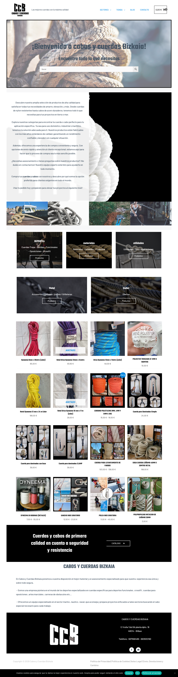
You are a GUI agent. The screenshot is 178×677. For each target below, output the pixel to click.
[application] (110, 10)
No (137, 673)
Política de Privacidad (100, 661)
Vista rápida (33, 353)
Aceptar (129, 673)
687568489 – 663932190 (139, 639)
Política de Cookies (121, 661)
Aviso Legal (136, 661)
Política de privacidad (152, 673)
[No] (174, 673)
